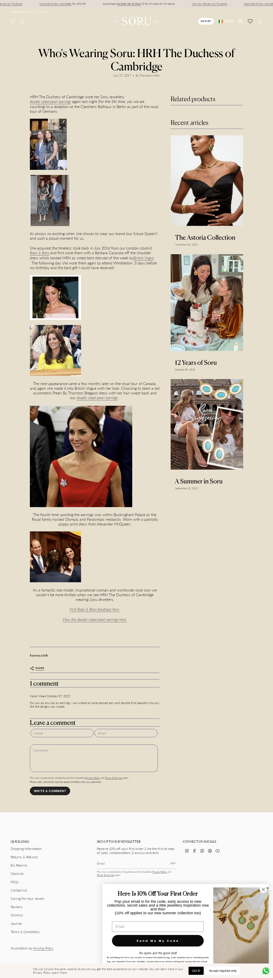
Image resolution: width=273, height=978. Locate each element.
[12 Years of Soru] (207, 302)
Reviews (17, 907)
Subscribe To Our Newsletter (55, 3)
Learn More (59, 972)
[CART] (260, 21)
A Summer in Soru (199, 481)
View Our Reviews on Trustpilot (209, 3)
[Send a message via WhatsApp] (266, 971)
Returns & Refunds (24, 857)
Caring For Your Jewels (27, 898)
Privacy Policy (92, 777)
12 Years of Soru (196, 362)
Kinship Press (43, 948)
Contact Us (19, 890)
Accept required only (223, 970)
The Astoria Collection (205, 237)
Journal (16, 923)
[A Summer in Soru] (207, 424)
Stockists (17, 873)
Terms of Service (113, 777)
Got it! (196, 970)
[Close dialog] (263, 889)
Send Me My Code (157, 941)
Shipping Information (26, 849)
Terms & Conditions (25, 932)
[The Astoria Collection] (207, 180)
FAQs (15, 882)
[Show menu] (13, 21)
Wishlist (17, 915)
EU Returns (19, 865)
